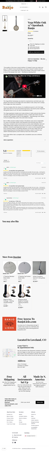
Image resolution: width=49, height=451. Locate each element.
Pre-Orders (9, 422)
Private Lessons (35, 425)
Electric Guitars (23, 418)
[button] (43, 178)
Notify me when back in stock (36, 52)
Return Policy (10, 416)
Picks (20, 420)
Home (29, 19)
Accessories (24, 7)
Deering (17, 256)
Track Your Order (11, 424)
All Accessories (22, 424)
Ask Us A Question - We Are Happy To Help (36, 60)
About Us (33, 414)
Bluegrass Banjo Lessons (35, 422)
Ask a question (8, 140)
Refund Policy (10, 420)
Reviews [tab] (5, 160)
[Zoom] (16, 23)
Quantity (30, 38)
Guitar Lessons (34, 420)
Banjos (24, 3)
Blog (32, 416)
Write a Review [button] (41, 151)
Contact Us (24, 10)
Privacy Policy (10, 418)
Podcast (33, 418)
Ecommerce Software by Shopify (28, 448)
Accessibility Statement (34, 428)
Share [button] (6, 178)
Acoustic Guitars (23, 416)
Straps (20, 422)
